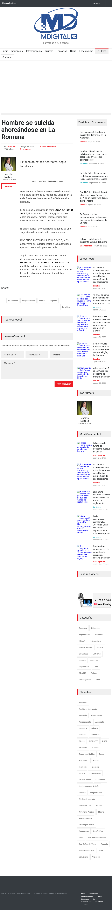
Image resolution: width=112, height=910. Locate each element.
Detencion (95, 735)
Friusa (101, 754)
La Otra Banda (85, 780)
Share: (5, 288)
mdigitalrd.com (28, 301)
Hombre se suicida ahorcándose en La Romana (28, 130)
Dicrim (82, 741)
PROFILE (8, 186)
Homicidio (83, 767)
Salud (73, 51)
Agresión (83, 716)
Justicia (99, 647)
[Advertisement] (56, 82)
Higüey (96, 761)
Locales (83, 142)
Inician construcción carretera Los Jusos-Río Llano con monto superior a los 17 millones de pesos (101, 525)
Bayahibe (83, 728)
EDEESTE (83, 748)
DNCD (104, 741)
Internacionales (34, 51)
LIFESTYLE (83, 654)
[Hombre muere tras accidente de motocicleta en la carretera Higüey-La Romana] (84, 349)
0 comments (25, 149)
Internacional (96, 641)
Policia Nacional (85, 818)
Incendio (95, 767)
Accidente (83, 703)
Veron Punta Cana (86, 851)
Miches (99, 806)
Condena (82, 735)
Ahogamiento (96, 716)
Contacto (7, 57)
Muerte (42, 301)
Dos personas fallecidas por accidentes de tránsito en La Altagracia (93, 135)
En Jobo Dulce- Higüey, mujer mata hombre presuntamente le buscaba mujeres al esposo (94, 176)
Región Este (84, 667)
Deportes (83, 628)
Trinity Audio (47, 181)
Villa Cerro (83, 857)
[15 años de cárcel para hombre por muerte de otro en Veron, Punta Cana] (84, 301)
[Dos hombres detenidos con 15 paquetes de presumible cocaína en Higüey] (84, 552)
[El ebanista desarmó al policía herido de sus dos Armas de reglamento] (84, 498)
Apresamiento (85, 722)
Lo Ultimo (101, 51)
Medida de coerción (87, 799)
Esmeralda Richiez (87, 754)
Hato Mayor (84, 761)
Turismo (49, 51)
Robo (81, 838)
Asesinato (99, 722)
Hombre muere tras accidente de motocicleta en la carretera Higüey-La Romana (101, 349)
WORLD (99, 680)
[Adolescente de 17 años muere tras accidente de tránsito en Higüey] (84, 374)
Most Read (84, 122)
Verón (100, 851)
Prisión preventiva (86, 825)
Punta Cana (84, 831)
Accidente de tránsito (88, 709)
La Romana (13, 301)
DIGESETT (93, 741)
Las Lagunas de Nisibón (89, 786)
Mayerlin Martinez (48, 147)
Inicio (5, 51)
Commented (99, 122)
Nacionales (17, 51)
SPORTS (82, 673)
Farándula (99, 635)
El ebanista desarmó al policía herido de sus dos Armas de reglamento (101, 497)
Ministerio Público (86, 812)
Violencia (96, 857)
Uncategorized (86, 246)
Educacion (62, 51)
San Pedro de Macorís (97, 838)
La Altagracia (95, 773)
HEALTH (82, 641)
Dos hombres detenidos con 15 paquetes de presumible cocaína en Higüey (101, 552)
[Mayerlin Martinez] (8, 164)
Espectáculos (86, 51)
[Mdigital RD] (56, 34)
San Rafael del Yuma (87, 844)
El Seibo (95, 748)
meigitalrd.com (85, 806)
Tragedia (53, 301)
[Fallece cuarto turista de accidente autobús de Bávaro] (84, 449)
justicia (82, 773)
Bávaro (94, 728)
